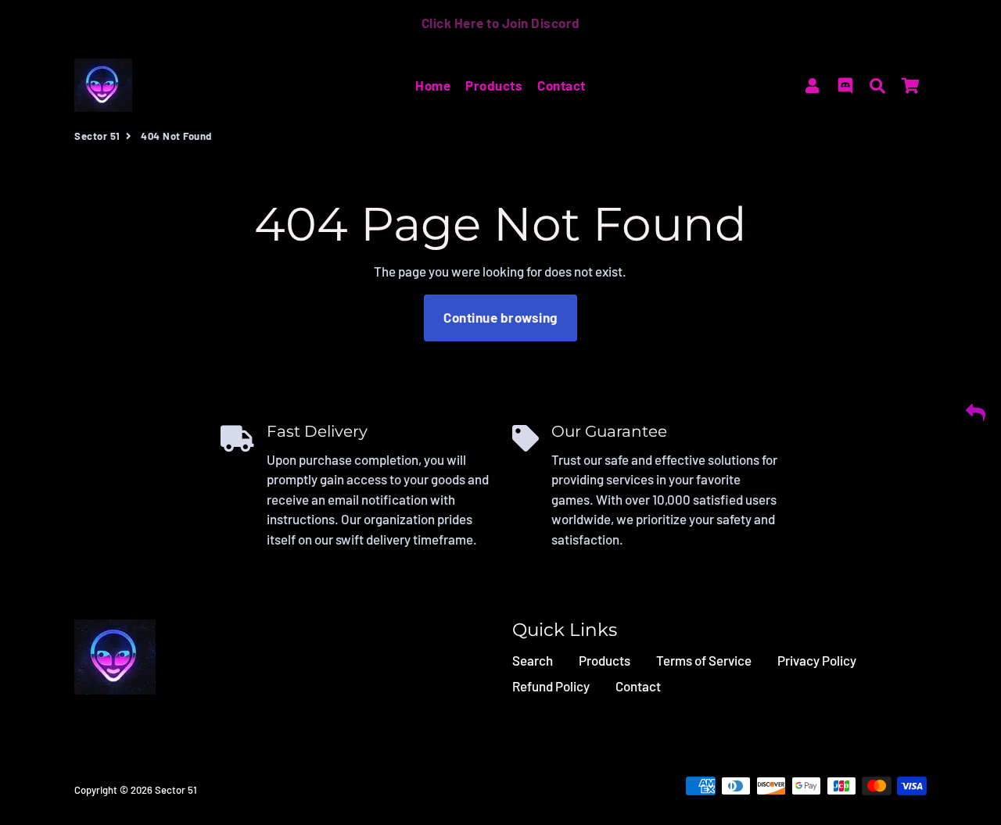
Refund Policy (551, 686)
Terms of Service (704, 660)
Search (532, 660)
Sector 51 (97, 136)
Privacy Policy (816, 660)
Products (493, 85)
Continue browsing (500, 317)
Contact (561, 85)
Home (432, 85)
